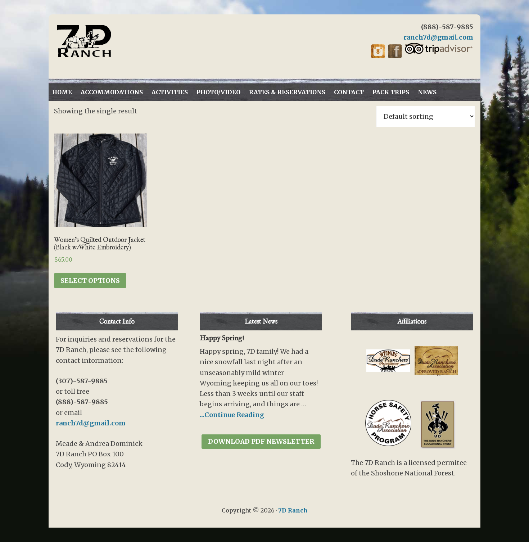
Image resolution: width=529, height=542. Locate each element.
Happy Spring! (222, 338)
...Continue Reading (232, 415)
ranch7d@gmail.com (438, 37)
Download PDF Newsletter (261, 441)
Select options (90, 280)
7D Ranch (120, 41)
